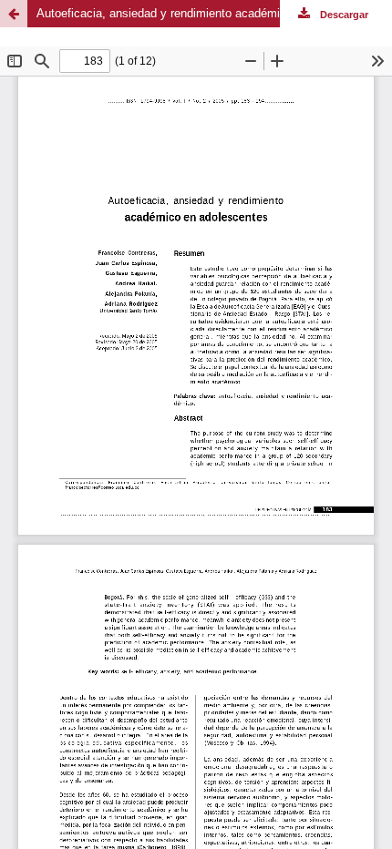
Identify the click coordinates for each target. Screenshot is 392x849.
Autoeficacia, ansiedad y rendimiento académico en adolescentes (209, 13)
